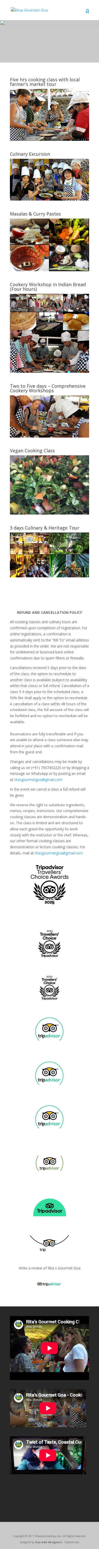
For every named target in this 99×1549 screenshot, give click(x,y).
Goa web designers (48, 1542)
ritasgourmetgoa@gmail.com (38, 779)
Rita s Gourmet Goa (64, 1268)
